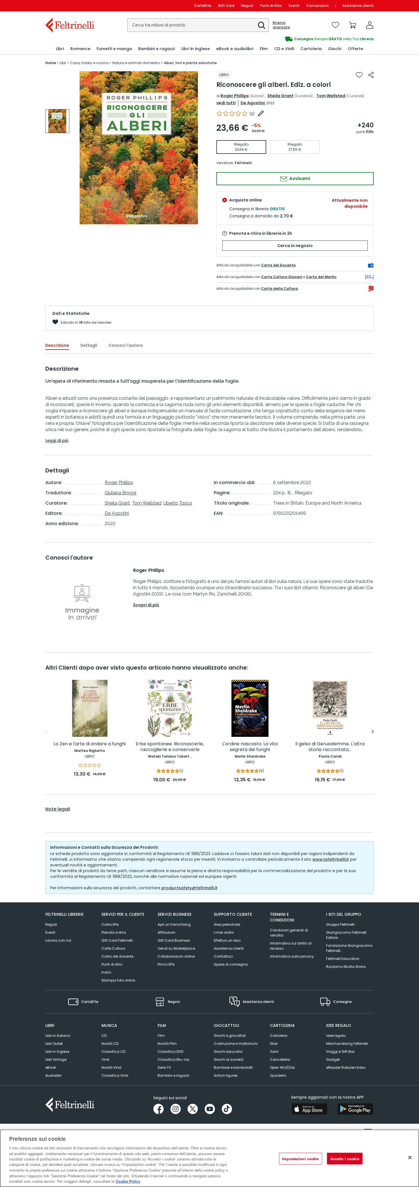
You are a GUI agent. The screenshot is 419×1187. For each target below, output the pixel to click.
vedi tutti (226, 103)
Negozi (247, 5)
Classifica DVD (170, 1051)
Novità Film (167, 1043)
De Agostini (253, 103)
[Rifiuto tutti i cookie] (410, 1157)
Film (161, 1035)
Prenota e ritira (113, 932)
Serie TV (164, 1067)
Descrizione (57, 345)
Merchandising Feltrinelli (347, 1043)
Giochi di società (228, 1059)
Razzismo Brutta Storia (346, 966)
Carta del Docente (278, 265)
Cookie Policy (128, 1181)
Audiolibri (53, 1075)
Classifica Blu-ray (174, 1059)
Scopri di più (146, 605)
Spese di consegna (231, 964)
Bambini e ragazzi (173, 1075)
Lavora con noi (58, 940)
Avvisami (299, 178)
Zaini (274, 1051)
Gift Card (226, 5)
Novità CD (110, 1043)
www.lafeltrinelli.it (330, 859)
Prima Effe (166, 964)
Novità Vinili (111, 1067)
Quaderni (278, 1075)
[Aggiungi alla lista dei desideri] (359, 75)
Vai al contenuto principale (69, 5)
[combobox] (198, 25)
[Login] (370, 25)
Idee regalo (336, 1035)
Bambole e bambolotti (233, 1067)
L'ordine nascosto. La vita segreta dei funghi (250, 747)
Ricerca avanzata (281, 25)
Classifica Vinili (114, 1075)
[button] (262, 25)
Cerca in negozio (295, 245)
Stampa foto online (118, 980)
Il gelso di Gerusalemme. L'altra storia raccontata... (330, 747)
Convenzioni (317, 5)
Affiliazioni (166, 932)
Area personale (227, 924)
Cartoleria (278, 1035)
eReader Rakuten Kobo (345, 1067)
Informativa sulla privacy (292, 956)
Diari (274, 1043)
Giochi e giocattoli (230, 1035)
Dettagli (88, 345)
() (252, 113)
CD (104, 1035)
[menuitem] (59, 48)
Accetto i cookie (344, 1158)
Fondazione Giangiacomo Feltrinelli (349, 948)
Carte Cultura (113, 948)
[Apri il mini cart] (352, 25)
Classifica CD (113, 1051)
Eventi (294, 5)
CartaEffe (202, 5)
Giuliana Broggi (120, 492)
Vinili (105, 1059)
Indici (106, 972)
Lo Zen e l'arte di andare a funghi (90, 744)
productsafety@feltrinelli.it (189, 888)
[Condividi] (371, 75)
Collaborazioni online (176, 956)
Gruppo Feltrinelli (340, 924)
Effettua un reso (227, 940)
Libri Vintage (55, 1059)
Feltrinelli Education (342, 958)
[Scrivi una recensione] (260, 113)
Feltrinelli (243, 162)
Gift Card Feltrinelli (117, 940)
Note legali (57, 809)
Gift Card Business (174, 940)
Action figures (226, 1075)
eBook (50, 1067)
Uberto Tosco (177, 503)
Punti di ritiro (271, 5)
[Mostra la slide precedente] (46, 732)
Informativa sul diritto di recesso (291, 946)
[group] (292, 39)
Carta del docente (117, 956)
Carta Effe (110, 924)
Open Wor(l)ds (282, 1067)
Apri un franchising (174, 924)
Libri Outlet (54, 1043)
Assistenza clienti (358, 5)
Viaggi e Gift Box (340, 1051)
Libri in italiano (57, 1035)
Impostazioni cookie (300, 1158)
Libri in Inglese (57, 1051)
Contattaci (223, 956)
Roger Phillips (235, 96)
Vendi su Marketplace (176, 948)
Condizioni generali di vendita (289, 933)
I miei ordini (224, 932)
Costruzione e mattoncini (236, 1043)
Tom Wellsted (330, 96)
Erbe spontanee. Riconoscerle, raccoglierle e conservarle (170, 747)
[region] (209, 1158)
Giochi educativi (228, 1051)
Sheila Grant (280, 96)
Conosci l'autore (125, 345)
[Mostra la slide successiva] (373, 732)
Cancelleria (280, 1059)
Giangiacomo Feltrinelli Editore (346, 935)
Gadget (333, 1059)
